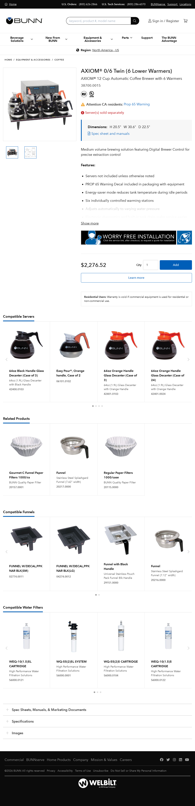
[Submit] (135, 21)
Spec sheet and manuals (109, 134)
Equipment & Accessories (33, 59)
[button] (93, 406)
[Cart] (185, 21)
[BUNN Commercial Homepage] (24, 21)
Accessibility (65, 770)
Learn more (136, 277)
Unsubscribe (100, 770)
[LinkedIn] (180, 759)
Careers (126, 760)
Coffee (59, 59)
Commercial (14, 760)
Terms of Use (83, 770)
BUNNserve (35, 760)
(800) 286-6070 (136, 4)
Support (147, 38)
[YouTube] (187, 759)
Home (8, 59)
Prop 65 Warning (137, 104)
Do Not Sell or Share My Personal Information (138, 770)
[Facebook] (161, 759)
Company (80, 760)
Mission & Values (104, 760)
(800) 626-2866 (88, 4)
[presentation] (6, 149)
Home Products (59, 760)
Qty (138, 265)
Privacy (51, 770)
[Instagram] (174, 759)
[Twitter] (168, 759)
